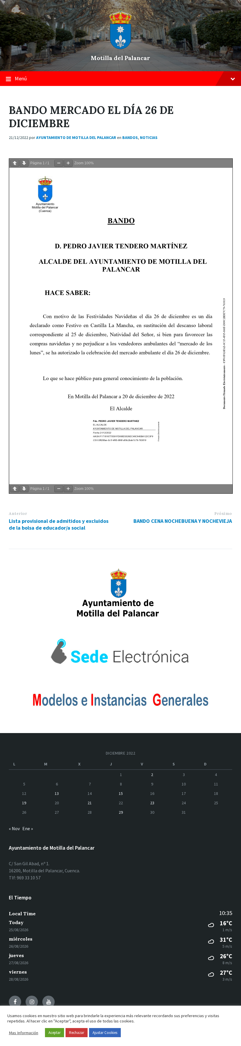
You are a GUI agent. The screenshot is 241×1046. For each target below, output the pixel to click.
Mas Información (23, 1032)
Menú (21, 78)
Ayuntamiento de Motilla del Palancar (76, 137)
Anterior (18, 513)
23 (152, 802)
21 (90, 802)
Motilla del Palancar (120, 58)
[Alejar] (58, 163)
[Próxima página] (24, 163)
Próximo (223, 513)
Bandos (130, 137)
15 (121, 793)
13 (57, 793)
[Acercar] (68, 163)
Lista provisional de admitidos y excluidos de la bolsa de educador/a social (58, 524)
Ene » (27, 828)
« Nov (14, 828)
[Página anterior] (14, 163)
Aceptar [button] (54, 1032)
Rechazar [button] (76, 1032)
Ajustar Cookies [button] (105, 1032)
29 (121, 812)
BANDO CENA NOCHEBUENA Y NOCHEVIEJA (182, 521)
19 (24, 802)
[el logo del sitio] (120, 48)
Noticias (149, 137)
